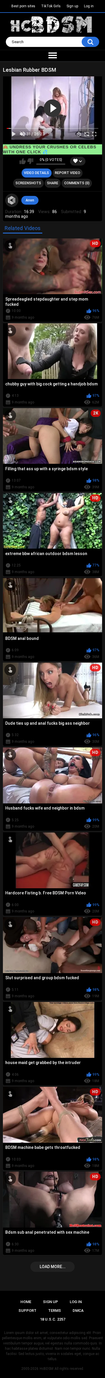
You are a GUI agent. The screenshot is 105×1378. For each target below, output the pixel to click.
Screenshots (28, 183)
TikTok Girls (51, 6)
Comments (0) (77, 183)
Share (52, 183)
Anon (30, 200)
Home (25, 1302)
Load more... (53, 1266)
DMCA (78, 1310)
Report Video (67, 173)
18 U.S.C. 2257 (52, 1319)
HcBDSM (46, 1369)
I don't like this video (30, 161)
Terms (54, 1310)
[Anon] (12, 200)
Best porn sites (23, 6)
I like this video (23, 161)
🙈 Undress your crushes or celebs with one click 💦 (49, 149)
